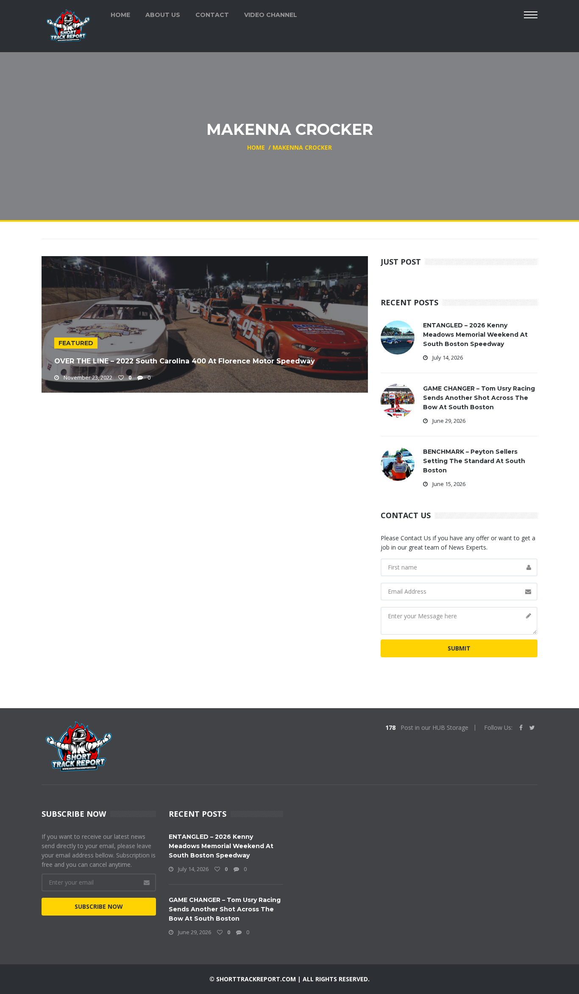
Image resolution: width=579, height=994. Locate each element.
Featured (75, 343)
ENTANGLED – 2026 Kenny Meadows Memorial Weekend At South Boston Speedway (475, 334)
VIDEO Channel (270, 15)
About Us (162, 15)
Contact (212, 15)
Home (120, 15)
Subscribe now (99, 906)
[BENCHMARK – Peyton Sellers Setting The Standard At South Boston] (398, 463)
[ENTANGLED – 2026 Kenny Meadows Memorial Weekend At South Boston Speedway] (398, 337)
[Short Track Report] (68, 25)
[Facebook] (521, 728)
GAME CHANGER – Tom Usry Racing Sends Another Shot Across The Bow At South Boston (479, 398)
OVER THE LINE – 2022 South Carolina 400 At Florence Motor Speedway (184, 361)
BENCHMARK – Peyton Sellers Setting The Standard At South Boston (474, 461)
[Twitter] (532, 728)
